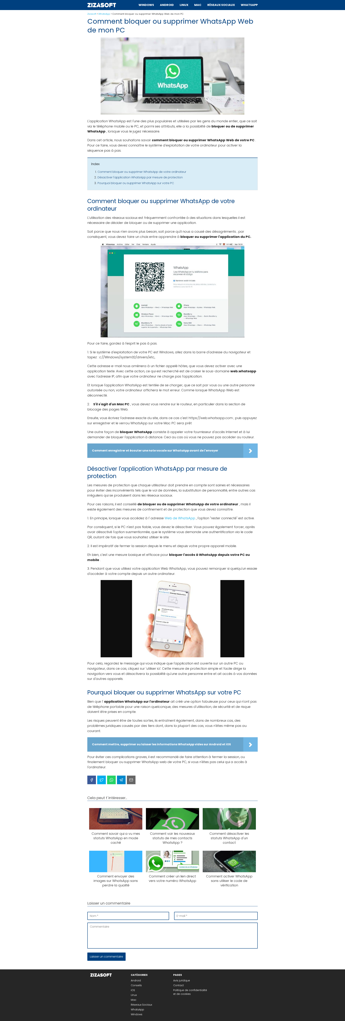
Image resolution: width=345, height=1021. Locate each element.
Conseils (136, 985)
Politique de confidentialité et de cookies (190, 992)
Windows (146, 5)
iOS (133, 990)
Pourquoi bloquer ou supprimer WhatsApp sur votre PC (136, 183)
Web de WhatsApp (180, 518)
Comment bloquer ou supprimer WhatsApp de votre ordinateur (142, 172)
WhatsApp (249, 5)
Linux (184, 5)
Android (167, 5)
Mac (197, 5)
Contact (178, 985)
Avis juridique (181, 980)
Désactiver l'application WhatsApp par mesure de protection (140, 177)
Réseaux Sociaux (221, 5)
